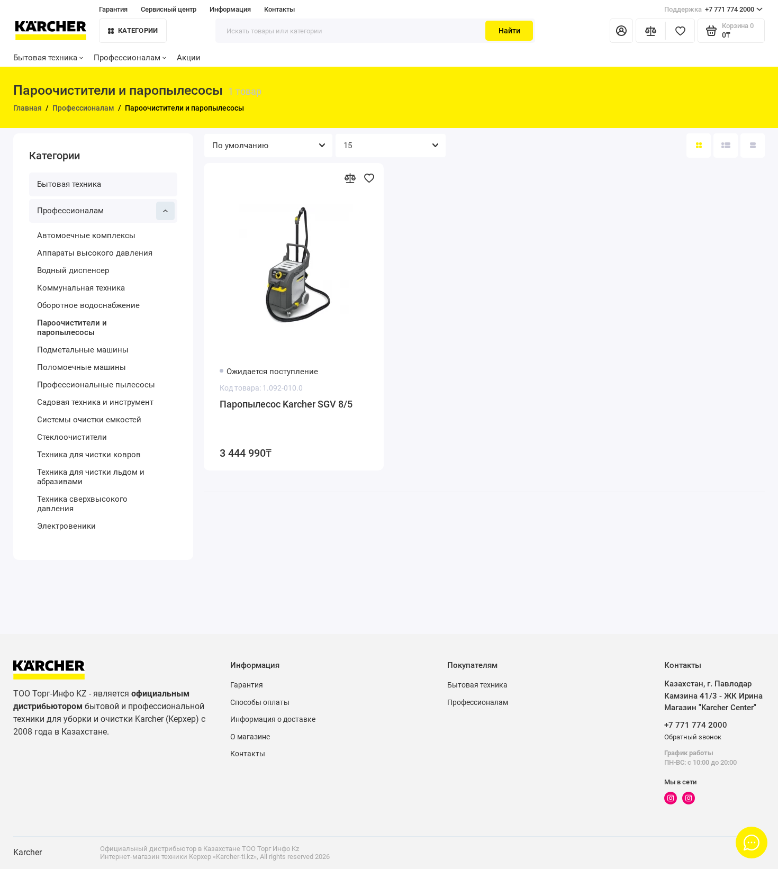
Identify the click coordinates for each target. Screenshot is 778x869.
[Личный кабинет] (621, 31)
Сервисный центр (168, 9)
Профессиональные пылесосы (96, 385)
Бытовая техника (45, 57)
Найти (509, 30)
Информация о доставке (272, 719)
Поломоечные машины (81, 367)
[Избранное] (680, 31)
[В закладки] (369, 178)
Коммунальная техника (81, 288)
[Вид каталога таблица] (752, 145)
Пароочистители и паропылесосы (72, 327)
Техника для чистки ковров (89, 454)
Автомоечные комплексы (86, 235)
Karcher (27, 852)
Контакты (279, 9)
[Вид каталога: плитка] (698, 145)
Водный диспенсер (73, 270)
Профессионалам (127, 57)
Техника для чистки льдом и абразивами (90, 476)
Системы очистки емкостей (89, 419)
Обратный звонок (692, 737)
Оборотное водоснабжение (88, 305)
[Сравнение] (650, 31)
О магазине (250, 736)
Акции (189, 57)
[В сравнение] (350, 178)
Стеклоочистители (72, 437)
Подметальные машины (83, 350)
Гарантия (113, 9)
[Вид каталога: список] (725, 145)
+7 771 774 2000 (709, 9)
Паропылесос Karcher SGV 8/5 (286, 404)
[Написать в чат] (751, 842)
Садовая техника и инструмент (95, 402)
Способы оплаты (260, 702)
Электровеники (66, 526)
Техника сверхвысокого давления (82, 503)
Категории (138, 30)
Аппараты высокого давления (94, 253)
